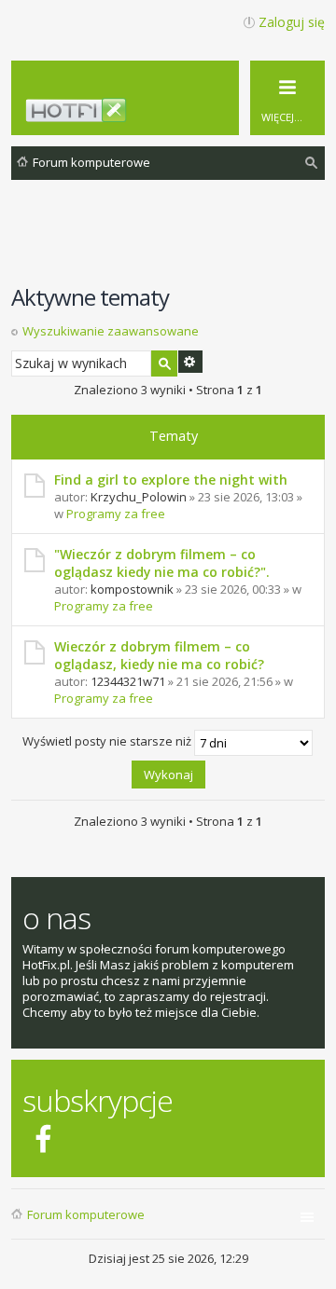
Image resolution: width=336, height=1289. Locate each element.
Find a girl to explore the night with (170, 479)
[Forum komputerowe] (178, 114)
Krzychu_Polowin (139, 496)
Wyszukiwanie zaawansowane (110, 330)
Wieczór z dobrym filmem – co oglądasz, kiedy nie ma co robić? (159, 655)
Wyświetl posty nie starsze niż (108, 741)
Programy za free (115, 513)
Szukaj (164, 363)
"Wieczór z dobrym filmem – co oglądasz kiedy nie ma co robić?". (162, 563)
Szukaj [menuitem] (312, 165)
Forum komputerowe (86, 1214)
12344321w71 (128, 681)
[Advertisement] (173, 241)
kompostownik (132, 589)
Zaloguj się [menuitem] (292, 22)
